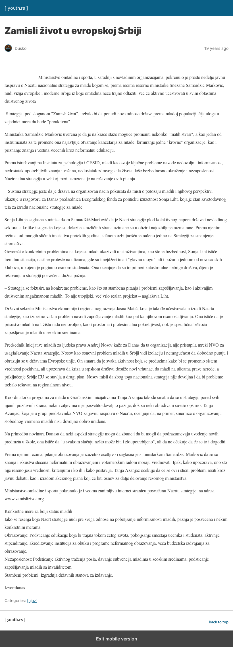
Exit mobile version (116, 639)
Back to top (218, 622)
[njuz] (32, 600)
